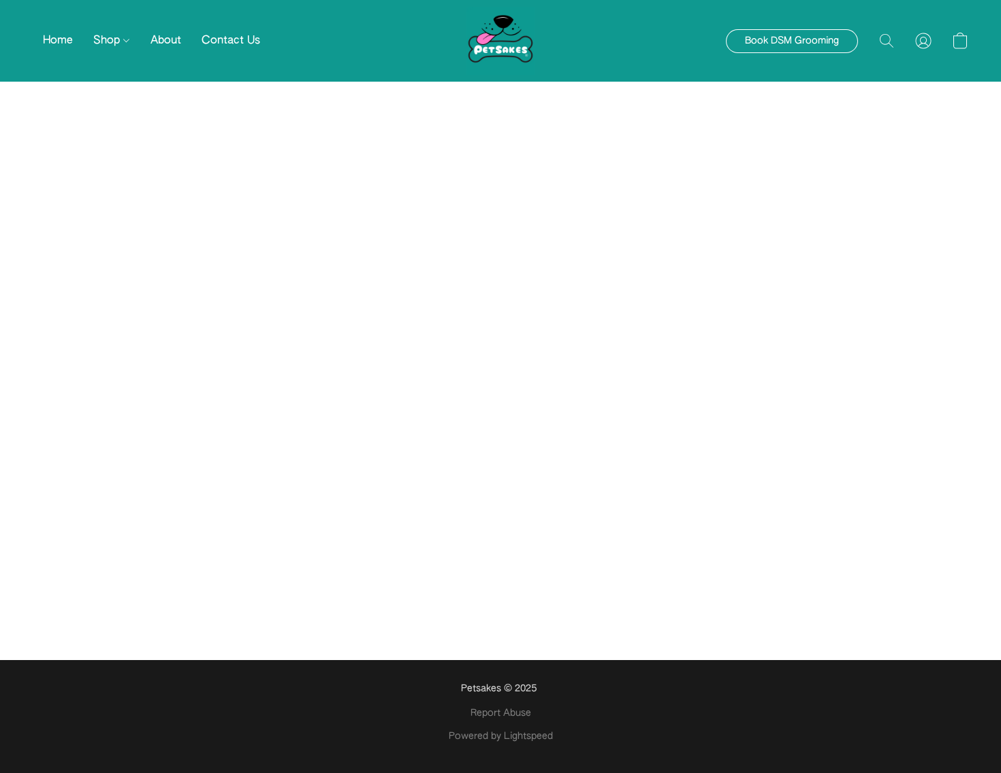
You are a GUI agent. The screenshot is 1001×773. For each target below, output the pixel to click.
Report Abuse (501, 713)
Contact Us (231, 40)
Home (58, 40)
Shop (108, 40)
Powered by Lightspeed (501, 736)
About (165, 40)
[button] (500, 41)
